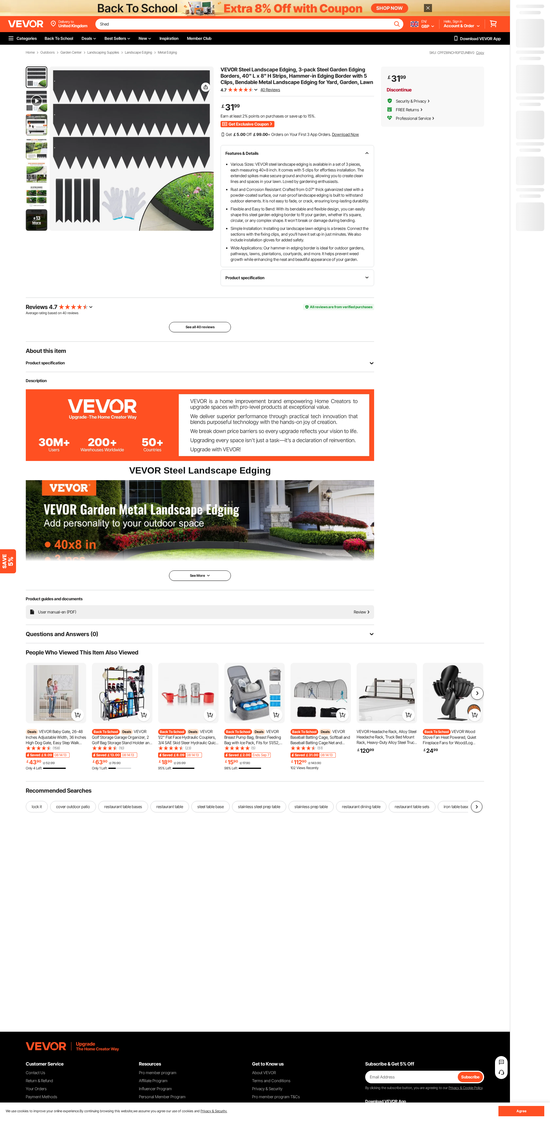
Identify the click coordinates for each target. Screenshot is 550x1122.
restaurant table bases (123, 806)
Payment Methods (41, 1096)
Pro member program (157, 1072)
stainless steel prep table (259, 806)
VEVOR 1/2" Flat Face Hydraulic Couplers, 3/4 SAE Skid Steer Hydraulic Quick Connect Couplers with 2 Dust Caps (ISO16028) (188, 742)
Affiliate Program (153, 1080)
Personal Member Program (162, 1096)
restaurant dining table (361, 806)
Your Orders (36, 1088)
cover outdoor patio (73, 806)
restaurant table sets (412, 806)
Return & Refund (39, 1080)
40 (64, 313)
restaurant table (169, 806)
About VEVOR (264, 1072)
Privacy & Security (267, 1088)
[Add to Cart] (77, 715)
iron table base (456, 806)
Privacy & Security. (214, 1111)
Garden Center (71, 52)
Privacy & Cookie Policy (465, 1088)
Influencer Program (155, 1088)
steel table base (210, 806)
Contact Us (35, 1072)
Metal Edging (167, 52)
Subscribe (470, 1076)
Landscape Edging (138, 52)
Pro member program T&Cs (276, 1096)
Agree (521, 1111)
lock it (37, 806)
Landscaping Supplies (103, 52)
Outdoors (47, 52)
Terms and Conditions (271, 1080)
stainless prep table (311, 806)
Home (30, 52)
